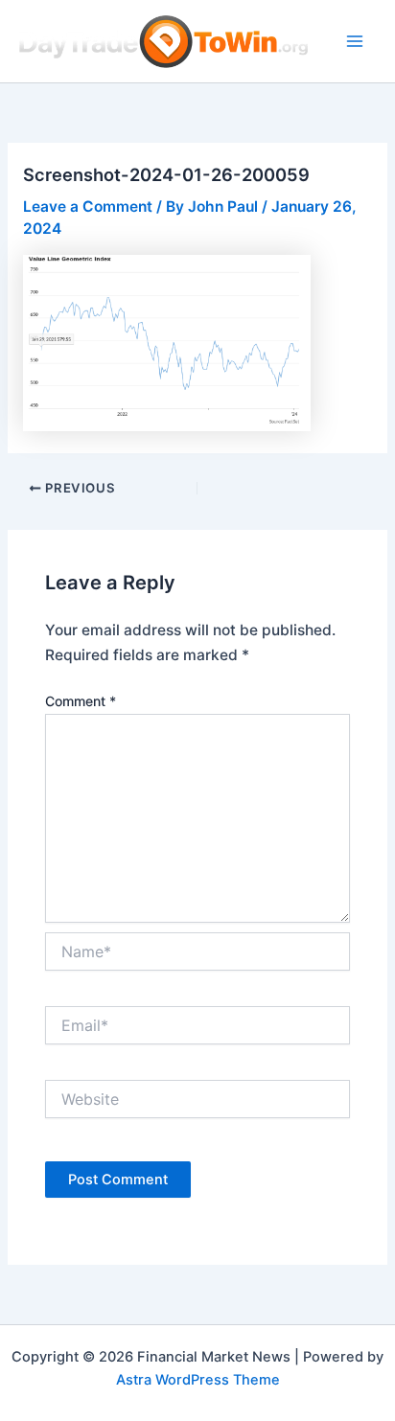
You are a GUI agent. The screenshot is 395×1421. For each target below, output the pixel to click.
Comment (80, 701)
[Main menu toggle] (355, 40)
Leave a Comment (87, 206)
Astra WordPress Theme (198, 1379)
